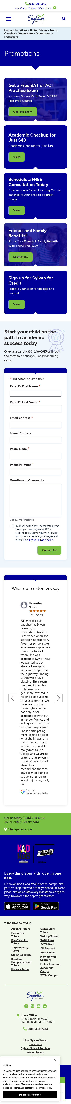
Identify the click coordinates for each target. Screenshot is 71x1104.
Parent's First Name (25, 386)
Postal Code (19, 449)
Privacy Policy (45, 1088)
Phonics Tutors (20, 969)
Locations (21, 30)
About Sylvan (35, 1052)
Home (8, 30)
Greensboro (25, 33)
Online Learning (50, 964)
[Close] (55, 1060)
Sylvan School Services (35, 1048)
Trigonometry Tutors (19, 949)
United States (38, 30)
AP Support (47, 948)
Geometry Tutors (17, 934)
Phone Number (22, 464)
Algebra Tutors (20, 929)
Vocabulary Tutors (47, 930)
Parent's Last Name (25, 402)
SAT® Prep (47, 940)
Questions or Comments (27, 480)
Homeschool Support (48, 958)
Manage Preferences (29, 1094)
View (16, 156)
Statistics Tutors (21, 954)
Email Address (21, 418)
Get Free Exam (22, 111)
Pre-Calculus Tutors (19, 942)
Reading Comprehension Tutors (21, 962)
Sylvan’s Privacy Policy (41, 539)
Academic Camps (46, 969)
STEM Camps (48, 975)
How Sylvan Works (35, 1040)
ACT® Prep (47, 944)
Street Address (20, 433)
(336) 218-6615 (36, 351)
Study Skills (47, 952)
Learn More (20, 257)
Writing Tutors (49, 936)
